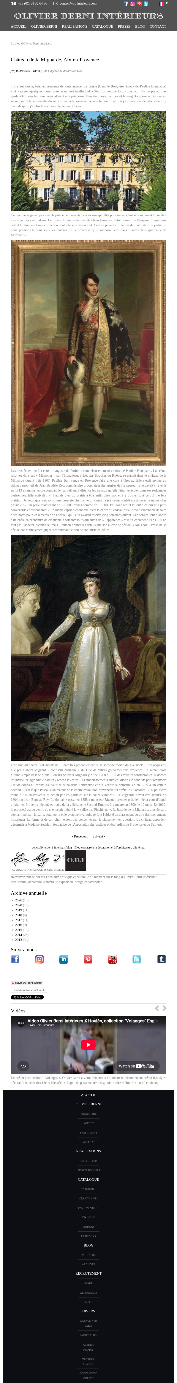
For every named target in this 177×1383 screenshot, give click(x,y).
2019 (18, 910)
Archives (88, 1264)
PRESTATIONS (88, 1132)
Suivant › (99, 836)
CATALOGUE (102, 26)
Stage (88, 1283)
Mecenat (88, 1142)
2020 (18, 905)
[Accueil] (88, 14)
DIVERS (88, 1311)
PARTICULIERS (89, 1161)
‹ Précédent (79, 836)
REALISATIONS (74, 26)
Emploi (88, 1302)
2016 (18, 925)
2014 (18, 935)
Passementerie (88, 1208)
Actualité (88, 1254)
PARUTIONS (88, 1236)
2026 (18, 900)
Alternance (88, 1292)
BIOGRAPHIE (88, 1113)
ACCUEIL (18, 26)
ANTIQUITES (88, 1189)
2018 (18, 915)
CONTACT (158, 26)
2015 (18, 930)
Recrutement (89, 1273)
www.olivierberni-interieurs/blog (52, 847)
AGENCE (88, 1123)
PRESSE (124, 26)
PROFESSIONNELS (89, 1170)
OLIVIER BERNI (44, 26)
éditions (88, 1226)
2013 (18, 940)
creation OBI (88, 1198)
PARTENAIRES (88, 1335)
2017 (18, 920)
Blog (140, 26)
